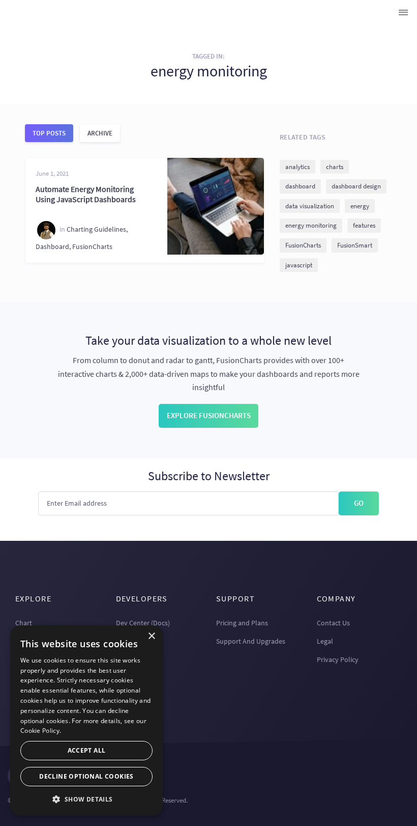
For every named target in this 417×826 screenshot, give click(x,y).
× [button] (151, 636)
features (364, 225)
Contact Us (333, 622)
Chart (23, 622)
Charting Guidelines (96, 229)
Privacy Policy (338, 659)
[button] (86, 799)
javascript (298, 265)
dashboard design (356, 186)
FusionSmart (354, 245)
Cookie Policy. (40, 730)
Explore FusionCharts (209, 415)
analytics (297, 166)
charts (334, 166)
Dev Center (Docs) (143, 622)
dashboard (300, 186)
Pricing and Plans (242, 622)
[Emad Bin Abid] (46, 230)
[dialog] (86, 720)
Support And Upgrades (250, 641)
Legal (325, 641)
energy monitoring (311, 225)
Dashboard (52, 246)
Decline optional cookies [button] (86, 776)
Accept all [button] (87, 750)
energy (359, 206)
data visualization (309, 206)
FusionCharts (92, 246)
